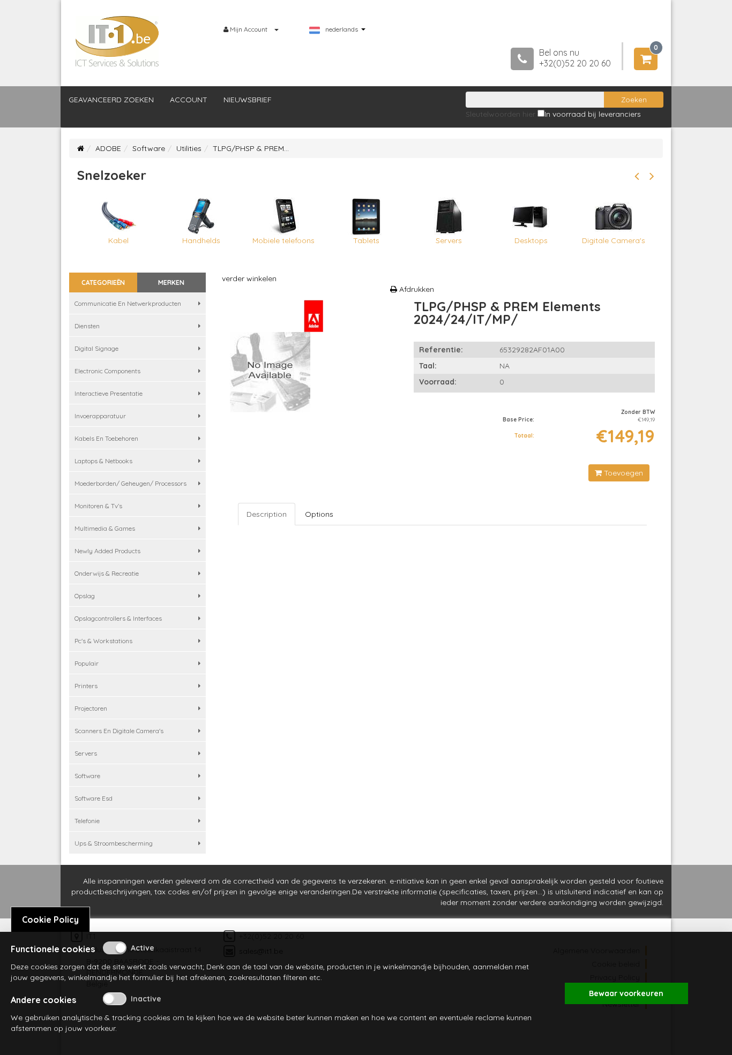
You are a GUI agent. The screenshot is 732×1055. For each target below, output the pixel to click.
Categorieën (103, 282)
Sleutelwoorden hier (500, 114)
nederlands (341, 29)
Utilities (188, 148)
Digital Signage (96, 348)
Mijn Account (248, 29)
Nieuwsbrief (247, 99)
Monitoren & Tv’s (98, 506)
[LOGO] (117, 41)
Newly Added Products (107, 551)
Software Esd (93, 798)
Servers (85, 753)
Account (188, 99)
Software (148, 148)
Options (319, 514)
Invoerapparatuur (100, 416)
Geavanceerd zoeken (111, 99)
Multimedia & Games (104, 528)
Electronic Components (107, 371)
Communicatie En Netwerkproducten (127, 303)
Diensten (87, 326)
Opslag (84, 596)
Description (267, 514)
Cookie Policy (50, 919)
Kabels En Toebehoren (106, 438)
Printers (86, 686)
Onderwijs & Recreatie (106, 573)
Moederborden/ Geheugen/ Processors (130, 483)
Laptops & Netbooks (103, 461)
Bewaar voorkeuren (626, 993)
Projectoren (90, 708)
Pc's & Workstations (103, 641)
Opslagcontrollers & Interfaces (118, 618)
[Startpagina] (80, 148)
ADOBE (108, 148)
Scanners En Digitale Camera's (118, 731)
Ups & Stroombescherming (113, 843)
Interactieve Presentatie (108, 393)
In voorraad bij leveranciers (592, 114)
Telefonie (87, 821)
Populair (86, 663)
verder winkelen (249, 278)
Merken (171, 282)
